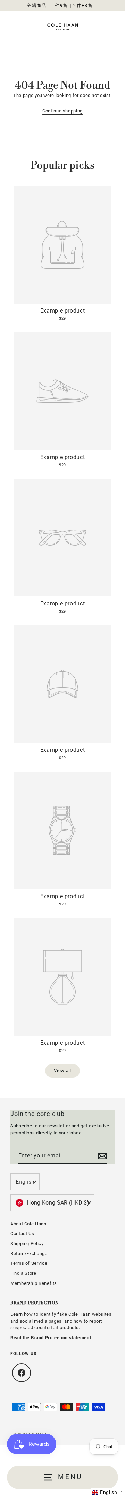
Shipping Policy (27, 1243)
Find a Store (23, 1273)
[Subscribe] (101, 1156)
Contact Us (22, 1233)
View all (62, 1070)
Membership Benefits (33, 1283)
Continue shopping (62, 111)
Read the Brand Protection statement (50, 1337)
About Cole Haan (28, 1223)
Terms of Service (28, 1263)
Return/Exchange (29, 1253)
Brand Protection (34, 1303)
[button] (108, 1492)
